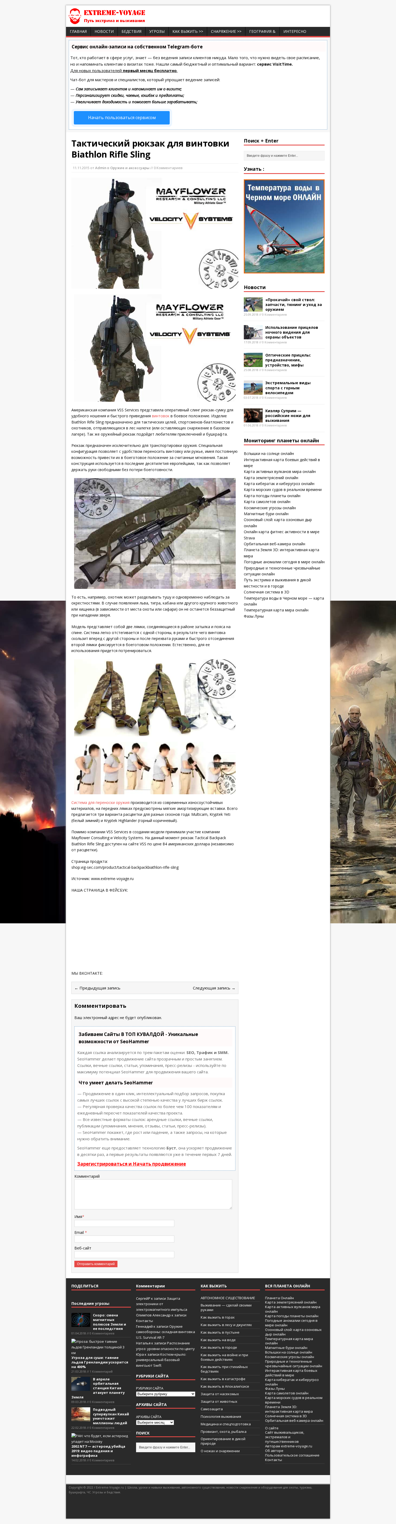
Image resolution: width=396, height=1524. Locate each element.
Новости (104, 31)
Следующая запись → (214, 988)
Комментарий (87, 1176)
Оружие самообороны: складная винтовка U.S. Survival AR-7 (165, 1332)
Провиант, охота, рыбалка (223, 1431)
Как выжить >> (187, 31)
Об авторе (274, 1450)
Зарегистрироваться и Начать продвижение (131, 1164)
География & (262, 31)
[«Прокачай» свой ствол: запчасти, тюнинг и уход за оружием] (253, 308)
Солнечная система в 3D (266, 591)
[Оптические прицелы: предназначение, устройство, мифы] (253, 363)
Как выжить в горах (218, 1317)
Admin (100, 167)
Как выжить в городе (219, 1347)
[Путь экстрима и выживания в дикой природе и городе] (122, 21)
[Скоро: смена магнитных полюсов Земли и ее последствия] (80, 1324)
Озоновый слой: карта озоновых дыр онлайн (293, 1332)
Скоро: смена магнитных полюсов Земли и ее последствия (109, 1322)
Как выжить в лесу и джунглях (226, 1324)
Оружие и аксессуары (130, 167)
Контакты (144, 1320)
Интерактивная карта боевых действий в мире (291, 1372)
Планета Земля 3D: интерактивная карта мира (289, 1409)
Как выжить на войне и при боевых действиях (224, 1357)
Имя (78, 1216)
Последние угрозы (90, 1303)
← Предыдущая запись (97, 988)
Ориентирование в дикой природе (223, 1441)
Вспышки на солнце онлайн (269, 453)
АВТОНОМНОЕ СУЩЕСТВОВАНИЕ (228, 1297)
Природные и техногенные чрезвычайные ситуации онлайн (293, 1363)
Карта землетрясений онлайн (271, 477)
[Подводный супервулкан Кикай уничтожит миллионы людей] (80, 1418)
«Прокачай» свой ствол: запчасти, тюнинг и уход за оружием (293, 304)
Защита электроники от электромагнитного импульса (161, 1304)
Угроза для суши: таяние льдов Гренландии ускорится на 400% (99, 1362)
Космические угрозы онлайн (270, 507)
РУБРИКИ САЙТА (149, 1388)
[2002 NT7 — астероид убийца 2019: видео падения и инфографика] (99, 1441)
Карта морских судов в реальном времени (283, 489)
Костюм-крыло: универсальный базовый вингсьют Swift (161, 1360)
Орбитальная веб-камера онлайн (274, 543)
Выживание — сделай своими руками (226, 1307)
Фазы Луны (254, 616)
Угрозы (157, 31)
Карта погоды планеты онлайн (272, 495)
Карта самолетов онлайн (267, 501)
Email (79, 1232)
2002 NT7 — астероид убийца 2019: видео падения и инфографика (98, 1451)
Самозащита (212, 1409)
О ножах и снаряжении (220, 1450)
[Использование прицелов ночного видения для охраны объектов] (253, 336)
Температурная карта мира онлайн (276, 610)
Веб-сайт (82, 1248)
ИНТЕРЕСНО (294, 31)
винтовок (160, 415)
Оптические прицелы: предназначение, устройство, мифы (288, 359)
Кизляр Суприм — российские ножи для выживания (287, 415)
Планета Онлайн (279, 1297)
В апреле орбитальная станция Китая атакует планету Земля (98, 1388)
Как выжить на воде (218, 1339)
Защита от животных (219, 1401)
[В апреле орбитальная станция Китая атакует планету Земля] (80, 1388)
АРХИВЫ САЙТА (148, 1416)
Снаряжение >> (226, 31)
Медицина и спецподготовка (226, 1424)
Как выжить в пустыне (220, 1332)
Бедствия (131, 31)
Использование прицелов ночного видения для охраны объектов (291, 332)
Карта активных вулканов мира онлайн (280, 471)
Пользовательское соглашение (292, 1455)
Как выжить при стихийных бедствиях (224, 1369)
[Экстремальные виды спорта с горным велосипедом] (253, 391)
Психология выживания (221, 1416)
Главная (78, 31)
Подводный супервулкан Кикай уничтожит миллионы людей (111, 1416)
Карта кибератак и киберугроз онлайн (279, 483)
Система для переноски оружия (101, 802)
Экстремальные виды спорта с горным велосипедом (288, 387)
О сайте (272, 1428)
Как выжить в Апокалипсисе (225, 1386)
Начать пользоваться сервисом (122, 117)
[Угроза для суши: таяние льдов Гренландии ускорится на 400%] (99, 1352)
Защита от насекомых (220, 1393)
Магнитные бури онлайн (266, 513)
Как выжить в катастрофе (223, 1378)
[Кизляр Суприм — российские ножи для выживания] (253, 419)
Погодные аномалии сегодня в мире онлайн (284, 561)
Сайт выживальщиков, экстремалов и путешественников (284, 1437)
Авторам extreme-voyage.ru (288, 1446)
